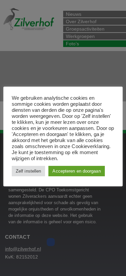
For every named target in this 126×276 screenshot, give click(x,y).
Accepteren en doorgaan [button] (76, 171)
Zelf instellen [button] (28, 171)
